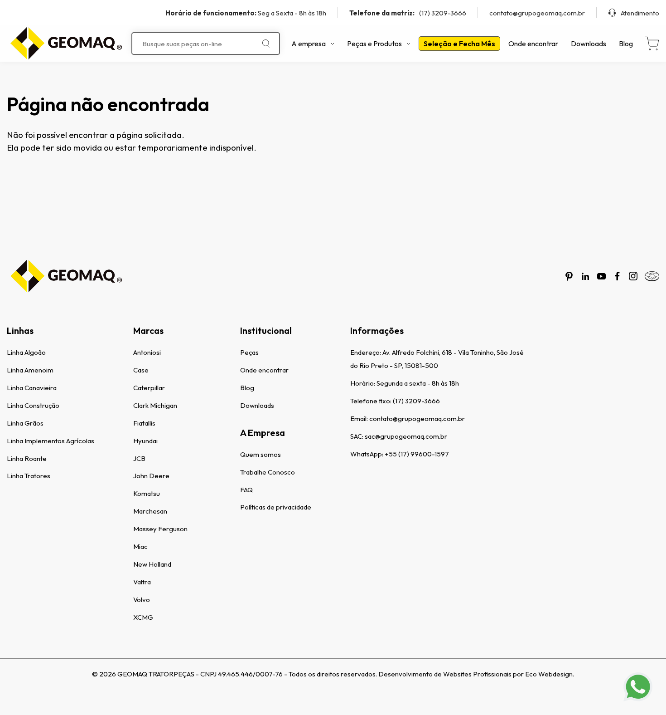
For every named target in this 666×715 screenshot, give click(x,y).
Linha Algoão (26, 352)
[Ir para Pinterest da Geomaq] (569, 276)
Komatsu (146, 493)
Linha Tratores (28, 475)
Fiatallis (144, 423)
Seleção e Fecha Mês (459, 43)
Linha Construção (33, 405)
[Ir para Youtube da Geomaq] (601, 276)
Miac (140, 546)
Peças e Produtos (374, 43)
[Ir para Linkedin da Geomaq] (585, 276)
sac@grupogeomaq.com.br (406, 436)
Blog (626, 43)
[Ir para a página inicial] (66, 43)
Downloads (588, 43)
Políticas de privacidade (275, 507)
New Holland (152, 564)
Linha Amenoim (30, 370)
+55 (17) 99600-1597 (417, 454)
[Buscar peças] (266, 43)
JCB (139, 458)
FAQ (246, 489)
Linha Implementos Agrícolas (50, 440)
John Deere (151, 475)
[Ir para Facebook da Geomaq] (617, 276)
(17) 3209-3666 (407, 13)
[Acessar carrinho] (651, 43)
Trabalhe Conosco (267, 472)
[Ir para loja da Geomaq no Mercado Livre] (652, 276)
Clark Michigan (155, 405)
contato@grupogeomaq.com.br (537, 13)
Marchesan (150, 511)
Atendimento (640, 13)
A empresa (308, 43)
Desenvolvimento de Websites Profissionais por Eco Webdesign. (476, 674)
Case (141, 370)
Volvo (141, 599)
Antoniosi (147, 352)
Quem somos (260, 454)
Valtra (142, 582)
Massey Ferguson (160, 528)
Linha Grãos (25, 423)
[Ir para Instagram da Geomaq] (633, 276)
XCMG (143, 617)
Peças (249, 352)
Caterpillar (149, 387)
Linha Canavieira (32, 387)
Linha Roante (27, 458)
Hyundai (145, 440)
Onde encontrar (533, 43)
